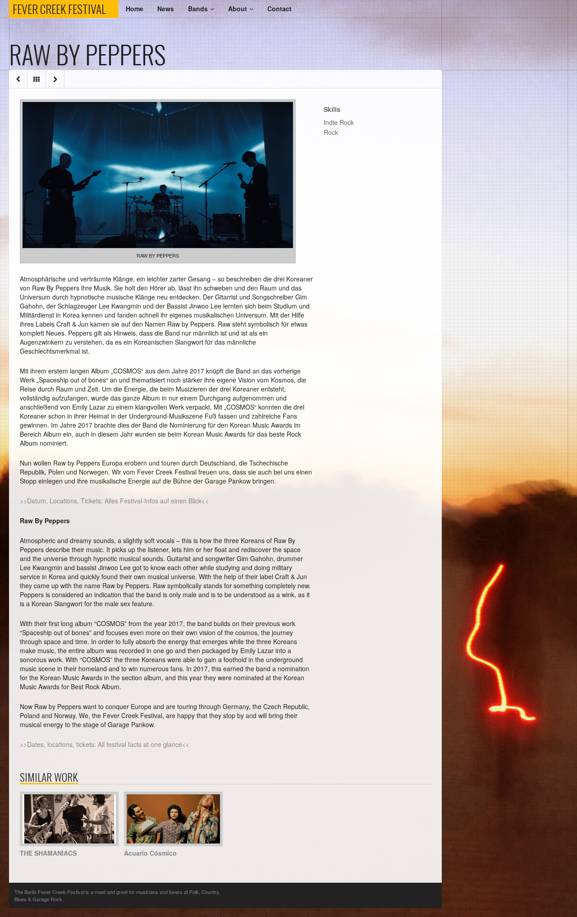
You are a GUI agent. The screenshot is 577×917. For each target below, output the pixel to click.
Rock (331, 132)
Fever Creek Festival (66, 9)
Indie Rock (339, 122)
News (165, 8)
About (237, 8)
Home (134, 8)
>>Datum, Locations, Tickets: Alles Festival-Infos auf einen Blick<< (114, 500)
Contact (279, 8)
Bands (198, 8)
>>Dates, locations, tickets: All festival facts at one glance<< (104, 744)
